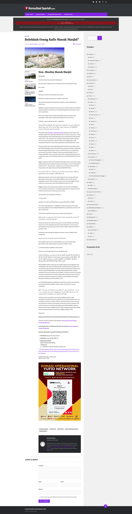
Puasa (92, 137)
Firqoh (91, 201)
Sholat (92, 144)
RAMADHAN (91, 217)
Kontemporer (93, 153)
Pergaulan (92, 67)
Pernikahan (92, 166)
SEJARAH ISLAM (92, 220)
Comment (41, 465)
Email (62, 481)
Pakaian (92, 134)
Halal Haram (92, 98)
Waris (92, 147)
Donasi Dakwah (40, 14)
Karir (91, 236)
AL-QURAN (91, 70)
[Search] (106, 2)
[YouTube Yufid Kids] (99, 2)
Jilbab (91, 233)
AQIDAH (27, 36)
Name (40, 481)
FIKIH (89, 96)
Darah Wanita (93, 230)
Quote (90, 214)
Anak (92, 169)
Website (40, 489)
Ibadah (91, 102)
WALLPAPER (91, 223)
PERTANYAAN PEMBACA (94, 207)
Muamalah (92, 157)
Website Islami (91, 239)
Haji (92, 118)
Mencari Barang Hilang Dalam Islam (63, 349)
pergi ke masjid (43, 431)
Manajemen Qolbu (94, 60)
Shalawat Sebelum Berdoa (46, 349)
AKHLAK (90, 54)
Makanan (93, 127)
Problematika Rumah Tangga (97, 176)
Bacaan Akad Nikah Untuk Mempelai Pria (58, 351)
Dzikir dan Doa (94, 114)
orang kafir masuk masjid (71, 429)
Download (90, 83)
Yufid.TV (49, 448)
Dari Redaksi (93, 210)
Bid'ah (91, 198)
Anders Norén (33, 511)
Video (91, 89)
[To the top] (105, 506)
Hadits (91, 185)
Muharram (93, 131)
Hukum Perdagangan (96, 160)
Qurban (92, 140)
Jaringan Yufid (68, 14)
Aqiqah (92, 108)
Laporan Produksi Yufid (54, 14)
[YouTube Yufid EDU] (96, 2)
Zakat (92, 150)
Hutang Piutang (94, 163)
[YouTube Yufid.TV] (93, 2)
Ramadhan (92, 179)
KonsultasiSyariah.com (67, 446)
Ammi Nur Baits (33, 44)
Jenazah (93, 121)
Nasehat (92, 63)
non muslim (53, 429)
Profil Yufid (29, 14)
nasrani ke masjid (43, 429)
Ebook (91, 86)
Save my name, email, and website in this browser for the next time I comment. (58, 497)
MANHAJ (90, 195)
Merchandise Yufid (92, 204)
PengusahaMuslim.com (56, 446)
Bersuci (92, 111)
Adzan (92, 105)
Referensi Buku (93, 188)
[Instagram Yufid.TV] (103, 2)
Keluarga (93, 172)
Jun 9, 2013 (42, 44)
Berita (89, 76)
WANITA (90, 227)
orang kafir (60, 429)
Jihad (92, 124)
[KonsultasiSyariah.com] (66, 8)
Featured (90, 92)
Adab (91, 57)
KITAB (90, 182)
